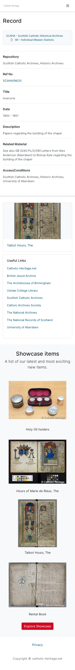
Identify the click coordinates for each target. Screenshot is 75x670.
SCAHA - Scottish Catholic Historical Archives (34, 35)
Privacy (37, 645)
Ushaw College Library (22, 290)
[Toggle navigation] (67, 6)
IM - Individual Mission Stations (34, 39)
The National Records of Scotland (29, 320)
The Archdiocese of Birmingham (29, 283)
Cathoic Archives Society (24, 305)
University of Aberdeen (22, 327)
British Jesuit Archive (21, 276)
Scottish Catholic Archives (25, 298)
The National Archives (22, 312)
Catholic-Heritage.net (21, 268)
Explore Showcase (37, 626)
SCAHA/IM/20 (12, 80)
